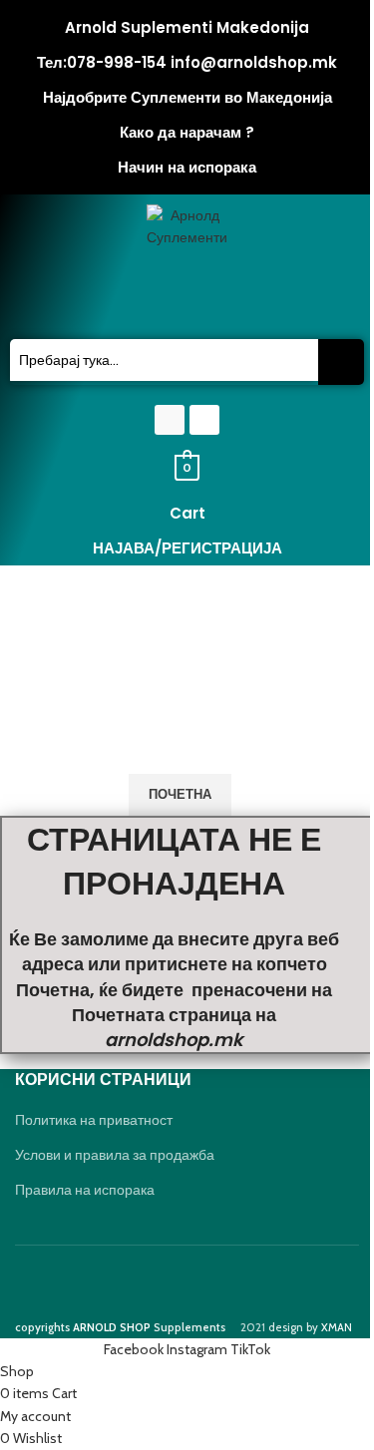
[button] (186, 300)
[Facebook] (170, 420)
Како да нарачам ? (187, 132)
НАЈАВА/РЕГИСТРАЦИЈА (187, 548)
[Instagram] (204, 420)
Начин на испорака (187, 167)
